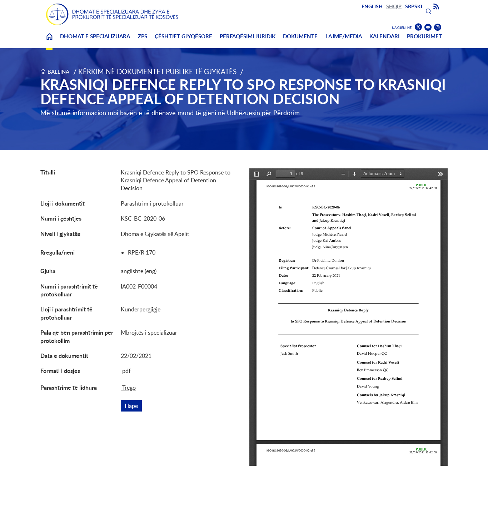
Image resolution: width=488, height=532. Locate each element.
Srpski (413, 6)
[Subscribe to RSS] (436, 7)
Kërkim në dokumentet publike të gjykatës (157, 71)
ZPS (142, 36)
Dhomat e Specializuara (95, 36)
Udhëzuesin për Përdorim (263, 112)
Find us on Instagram (437, 27)
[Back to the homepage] (112, 14)
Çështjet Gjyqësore (183, 36)
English (372, 6)
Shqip (394, 6)
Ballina (49, 41)
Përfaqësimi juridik (247, 36)
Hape (133, 406)
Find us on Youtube (428, 27)
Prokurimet (424, 36)
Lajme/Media (343, 36)
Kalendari (384, 36)
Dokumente (300, 36)
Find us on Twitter (418, 27)
